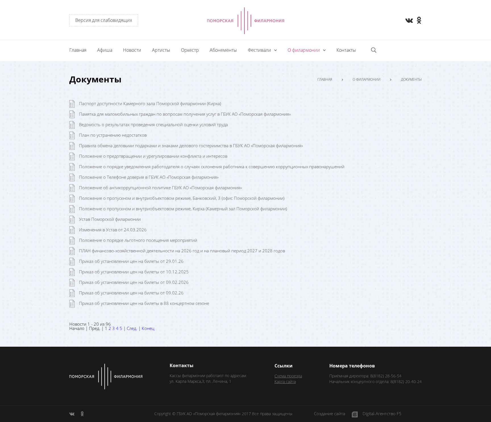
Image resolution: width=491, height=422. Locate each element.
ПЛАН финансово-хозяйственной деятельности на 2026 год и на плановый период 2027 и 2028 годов (182, 250)
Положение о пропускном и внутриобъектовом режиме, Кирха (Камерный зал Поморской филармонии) (183, 208)
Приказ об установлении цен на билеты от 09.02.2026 (134, 282)
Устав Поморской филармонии (110, 219)
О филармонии (366, 79)
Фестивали (260, 50)
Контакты (346, 50)
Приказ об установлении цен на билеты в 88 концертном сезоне (144, 303)
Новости (132, 50)
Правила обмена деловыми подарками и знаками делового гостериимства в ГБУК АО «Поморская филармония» (191, 145)
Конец (148, 328)
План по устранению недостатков (113, 135)
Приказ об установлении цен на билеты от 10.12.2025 (134, 272)
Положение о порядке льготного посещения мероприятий (138, 240)
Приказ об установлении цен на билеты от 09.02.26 (131, 293)
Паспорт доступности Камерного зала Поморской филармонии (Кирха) (150, 103)
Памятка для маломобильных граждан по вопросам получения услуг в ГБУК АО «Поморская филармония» (185, 114)
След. (132, 328)
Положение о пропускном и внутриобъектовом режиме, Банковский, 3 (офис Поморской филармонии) (181, 198)
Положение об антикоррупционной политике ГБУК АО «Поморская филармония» (160, 187)
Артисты (161, 50)
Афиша (104, 50)
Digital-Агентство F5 (382, 413)
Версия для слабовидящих (103, 20)
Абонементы (223, 50)
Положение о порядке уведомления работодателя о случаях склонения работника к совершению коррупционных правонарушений (211, 166)
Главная (77, 50)
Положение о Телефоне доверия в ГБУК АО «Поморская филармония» (149, 177)
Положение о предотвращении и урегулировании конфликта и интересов (153, 156)
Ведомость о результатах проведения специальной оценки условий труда (153, 124)
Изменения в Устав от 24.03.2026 (113, 229)
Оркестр (190, 50)
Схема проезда (288, 376)
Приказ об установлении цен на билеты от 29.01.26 (131, 261)
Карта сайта (285, 381)
